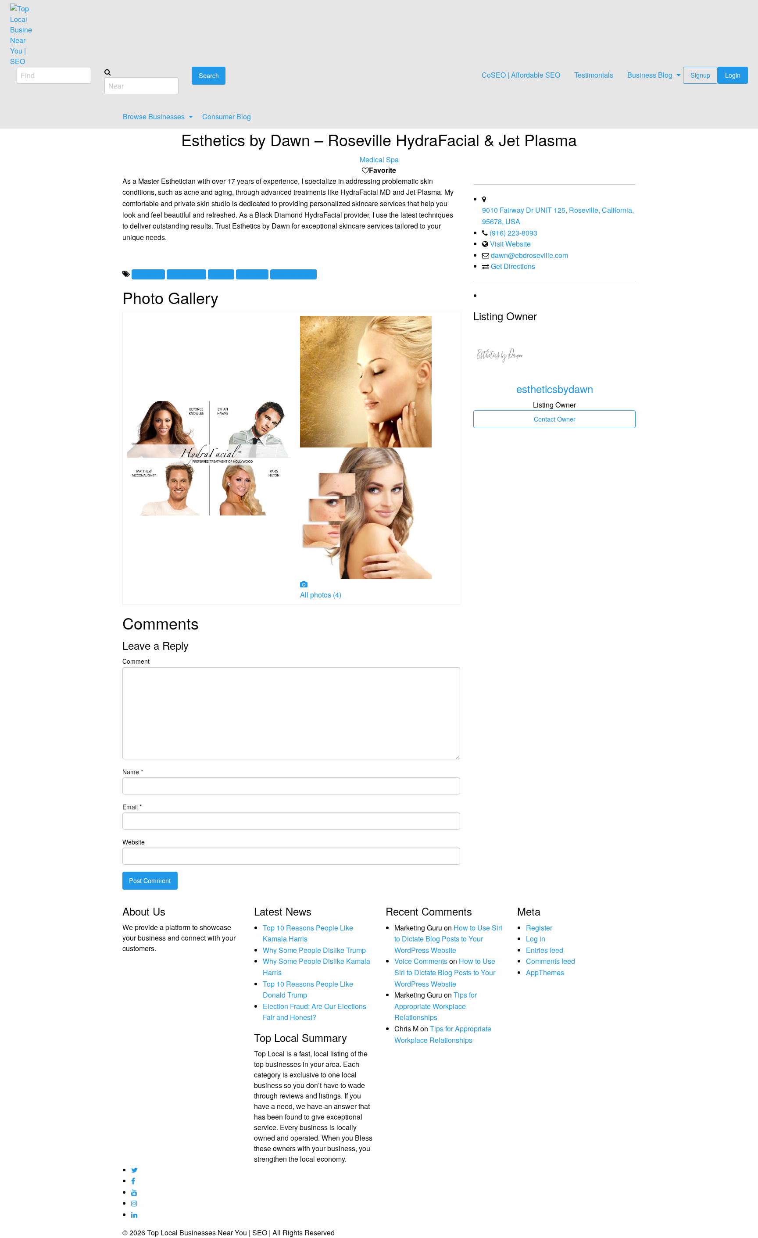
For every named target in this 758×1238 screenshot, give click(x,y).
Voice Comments (420, 961)
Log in (535, 939)
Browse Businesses (154, 116)
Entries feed (544, 950)
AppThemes (545, 972)
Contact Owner (555, 418)
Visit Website (510, 244)
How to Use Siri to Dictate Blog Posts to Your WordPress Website (448, 939)
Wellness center (293, 274)
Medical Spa (379, 159)
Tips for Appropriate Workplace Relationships (435, 1006)
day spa (221, 274)
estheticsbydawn (554, 388)
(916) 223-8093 (513, 233)
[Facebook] (483, 295)
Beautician (148, 274)
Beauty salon (186, 274)
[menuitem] (521, 75)
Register (539, 928)
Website (133, 841)
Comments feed (550, 961)
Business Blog (649, 75)
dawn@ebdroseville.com (529, 255)
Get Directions (513, 266)
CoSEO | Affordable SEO (521, 75)
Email (132, 806)
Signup (700, 74)
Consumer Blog (226, 116)
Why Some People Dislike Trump (314, 950)
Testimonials (593, 75)
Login (732, 74)
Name (132, 771)
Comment (136, 661)
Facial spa (252, 274)
